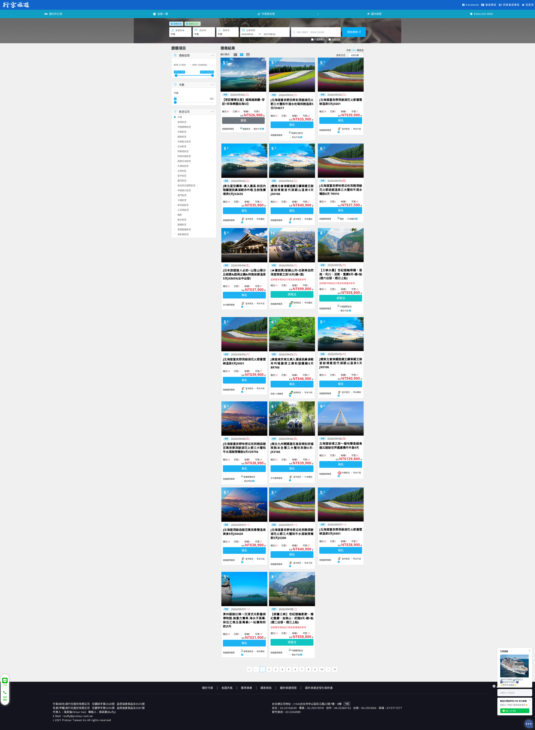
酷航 (179, 214)
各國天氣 (227, 688)
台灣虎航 (181, 170)
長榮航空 (181, 122)
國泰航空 (181, 136)
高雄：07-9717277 (390, 708)
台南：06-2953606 (364, 708)
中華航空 (181, 131)
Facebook (472, 4)
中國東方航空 (184, 190)
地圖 (347, 703)
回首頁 (529, 4)
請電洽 (292, 294)
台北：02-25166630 (284, 708)
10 (321, 669)
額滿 (243, 120)
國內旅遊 (376, 14)
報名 (292, 125)
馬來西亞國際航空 (186, 185)
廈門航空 (181, 180)
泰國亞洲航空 (184, 161)
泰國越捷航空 (184, 229)
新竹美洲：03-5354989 (286, 712)
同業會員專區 (511, 4)
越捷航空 (181, 224)
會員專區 (490, 4)
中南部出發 (268, 14)
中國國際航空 (184, 127)
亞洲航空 (181, 146)
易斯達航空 (183, 234)
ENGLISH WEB (483, 14)
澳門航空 (181, 195)
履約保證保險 (288, 688)
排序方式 (340, 55)
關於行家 (207, 688)
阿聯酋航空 (183, 151)
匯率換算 (246, 688)
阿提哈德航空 (184, 156)
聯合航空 (181, 219)
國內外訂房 (55, 14)
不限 (179, 117)
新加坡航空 (183, 205)
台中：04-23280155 (338, 708)
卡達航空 (181, 200)
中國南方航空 (184, 141)
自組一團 (162, 14)
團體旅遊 (177, 23)
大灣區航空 (183, 166)
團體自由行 (194, 23)
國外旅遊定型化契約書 (319, 688)
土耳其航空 (183, 210)
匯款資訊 (266, 688)
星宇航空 (181, 175)
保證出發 (335, 39)
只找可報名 (319, 39)
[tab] (235, 55)
